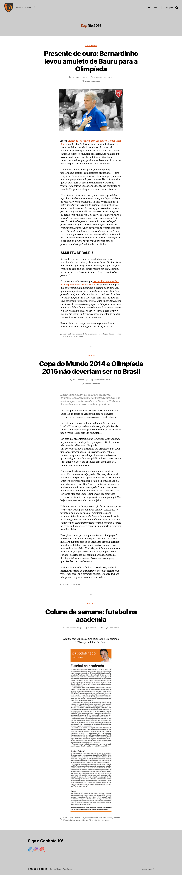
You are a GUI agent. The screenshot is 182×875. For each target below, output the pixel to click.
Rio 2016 (66, 336)
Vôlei (81, 336)
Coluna (91, 604)
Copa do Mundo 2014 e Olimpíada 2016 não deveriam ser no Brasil (91, 367)
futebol (109, 818)
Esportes (90, 356)
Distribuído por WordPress (61, 869)
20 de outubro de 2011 (103, 380)
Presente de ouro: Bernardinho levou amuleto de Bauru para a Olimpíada (91, 61)
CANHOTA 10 (41, 869)
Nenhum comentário (92, 81)
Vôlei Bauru (91, 45)
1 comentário (114, 628)
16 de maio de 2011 (95, 628)
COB (82, 818)
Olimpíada (112, 334)
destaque (104, 334)
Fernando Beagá (81, 77)
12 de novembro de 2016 (103, 77)
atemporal (80, 334)
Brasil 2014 (67, 584)
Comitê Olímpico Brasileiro (95, 818)
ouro (119, 334)
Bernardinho (94, 334)
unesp (107, 820)
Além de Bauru (69, 334)
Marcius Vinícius (82, 820)
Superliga (74, 336)
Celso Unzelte (74, 818)
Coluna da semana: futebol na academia (91, 615)
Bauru (87, 334)
